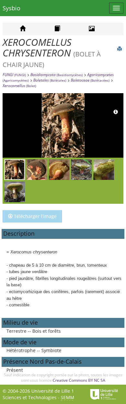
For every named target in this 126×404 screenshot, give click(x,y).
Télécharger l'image (35, 216)
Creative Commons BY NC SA (79, 380)
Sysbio (11, 8)
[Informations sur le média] (115, 112)
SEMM (67, 397)
